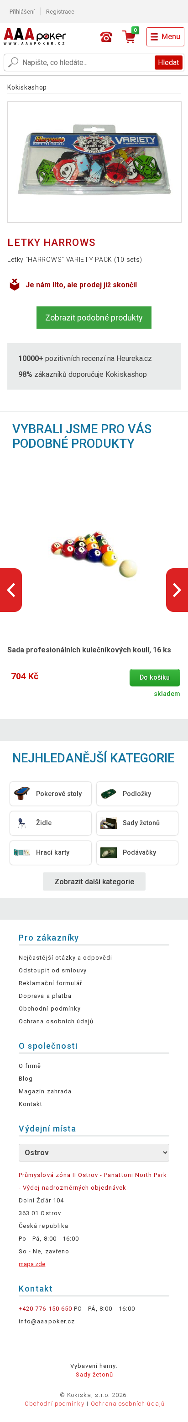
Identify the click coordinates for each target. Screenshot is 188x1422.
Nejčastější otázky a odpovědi (65, 957)
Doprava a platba (45, 995)
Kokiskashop (27, 87)
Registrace (60, 11)
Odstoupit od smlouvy (53, 970)
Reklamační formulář (50, 983)
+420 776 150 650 (45, 1308)
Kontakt (30, 1104)
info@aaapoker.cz (47, 1321)
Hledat (168, 62)
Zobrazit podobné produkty (94, 317)
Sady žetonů (94, 1374)
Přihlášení (22, 11)
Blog (26, 1078)
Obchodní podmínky (50, 1008)
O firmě (30, 1065)
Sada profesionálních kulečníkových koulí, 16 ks (89, 650)
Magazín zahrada (45, 1091)
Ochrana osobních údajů (56, 1021)
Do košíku (155, 677)
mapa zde (32, 1264)
